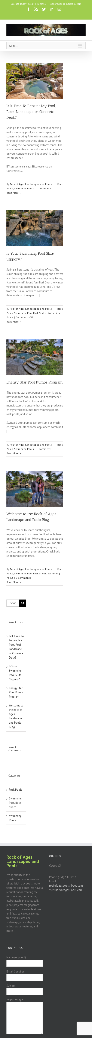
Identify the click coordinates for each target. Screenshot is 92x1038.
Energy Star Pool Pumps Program (34, 382)
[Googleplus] (51, 9)
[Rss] (36, 9)
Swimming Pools (24, 188)
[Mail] (59, 9)
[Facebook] (28, 9)
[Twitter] (44, 9)
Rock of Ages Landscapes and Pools (31, 184)
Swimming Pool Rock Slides (30, 313)
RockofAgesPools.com (69, 890)
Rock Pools (15, 789)
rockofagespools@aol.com (65, 3)
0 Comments (44, 188)
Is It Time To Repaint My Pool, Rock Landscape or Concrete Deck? (31, 111)
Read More (12, 192)
